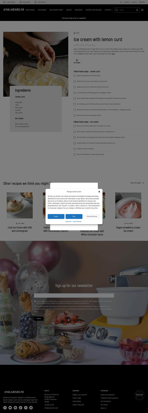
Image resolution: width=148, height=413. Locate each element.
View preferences (92, 216)
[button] (99, 192)
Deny (74, 216)
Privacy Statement (77, 221)
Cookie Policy (68, 221)
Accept (56, 216)
